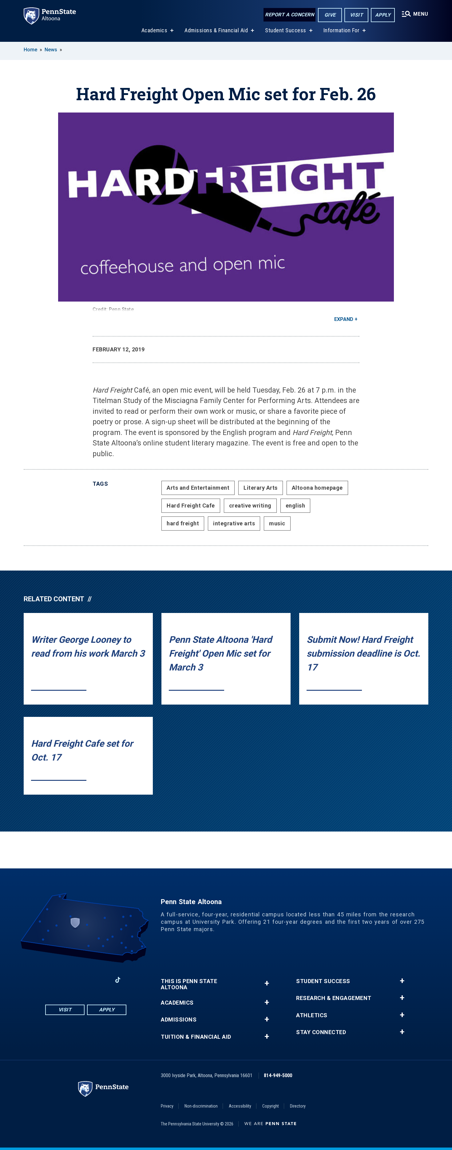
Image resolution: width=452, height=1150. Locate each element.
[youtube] (85, 980)
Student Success (285, 30)
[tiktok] (117, 980)
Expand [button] (343, 319)
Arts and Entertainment (198, 487)
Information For (341, 30)
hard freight (183, 523)
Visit (356, 15)
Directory (298, 1106)
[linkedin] (101, 980)
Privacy (167, 1106)
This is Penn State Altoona (189, 984)
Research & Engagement (333, 998)
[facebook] (54, 980)
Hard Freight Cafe (191, 505)
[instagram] (69, 980)
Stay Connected (321, 1032)
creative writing (250, 505)
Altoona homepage (317, 487)
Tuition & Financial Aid (196, 1037)
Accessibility (240, 1106)
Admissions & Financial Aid (216, 30)
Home (30, 50)
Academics (154, 30)
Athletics (311, 1015)
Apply (383, 15)
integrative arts (234, 523)
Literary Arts (261, 487)
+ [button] (266, 983)
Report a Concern (289, 15)
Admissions (178, 1020)
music (277, 523)
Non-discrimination (201, 1106)
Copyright (270, 1106)
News (51, 50)
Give (330, 15)
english (295, 505)
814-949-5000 (278, 1075)
